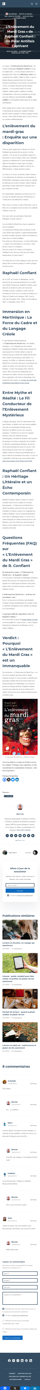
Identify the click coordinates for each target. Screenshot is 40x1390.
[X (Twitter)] (13, 1360)
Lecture (30, 16)
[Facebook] (4, 779)
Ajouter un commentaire (13, 1294)
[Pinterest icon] (28, 835)
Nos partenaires (15, 1379)
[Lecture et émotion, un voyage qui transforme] (20, 930)
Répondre (33, 1083)
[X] (9, 779)
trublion (11, 1173)
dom (10, 1218)
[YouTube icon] (32, 835)
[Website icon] (15, 835)
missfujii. (12, 1081)
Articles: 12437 (20, 840)
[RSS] (30, 1360)
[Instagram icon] (24, 835)
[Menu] (37, 4)
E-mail (7, 1280)
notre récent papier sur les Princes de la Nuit (17, 461)
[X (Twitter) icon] (20, 835)
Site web (7, 1287)
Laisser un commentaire (12, 1338)
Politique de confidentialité (20, 1376)
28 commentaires (17, 1051)
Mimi (10, 1123)
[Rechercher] (32, 4)
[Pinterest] (26, 1360)
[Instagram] (18, 1360)
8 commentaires (20, 18)
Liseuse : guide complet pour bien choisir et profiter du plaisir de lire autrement (18, 978)
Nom (6, 1273)
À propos (12, 1373)
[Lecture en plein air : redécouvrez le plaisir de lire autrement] (20, 1032)
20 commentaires (17, 1018)
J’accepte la (21, 895)
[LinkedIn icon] (11, 835)
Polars (9, 796)
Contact (27, 1379)
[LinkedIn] (22, 1360)
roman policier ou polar (30, 619)
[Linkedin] (17, 779)
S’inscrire (20, 891)
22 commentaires (17, 949)
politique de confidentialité (25, 895)
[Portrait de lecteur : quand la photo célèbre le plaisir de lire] (20, 999)
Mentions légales (24, 1373)
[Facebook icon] (7, 835)
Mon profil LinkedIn (23, 830)
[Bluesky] (13, 779)
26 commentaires (17, 984)
